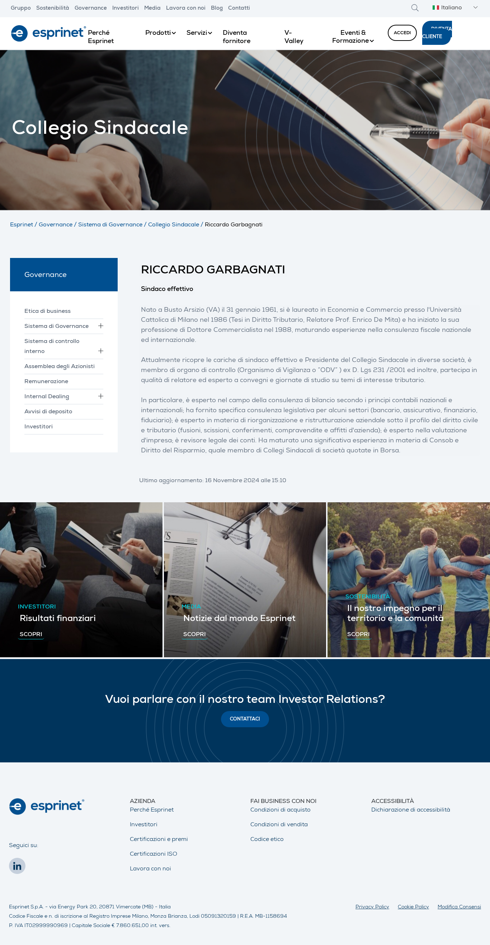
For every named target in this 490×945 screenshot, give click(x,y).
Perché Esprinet (152, 810)
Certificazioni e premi (159, 840)
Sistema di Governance (110, 225)
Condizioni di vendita (279, 825)
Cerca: (415, 7)
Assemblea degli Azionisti (59, 367)
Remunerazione (46, 382)
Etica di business (47, 312)
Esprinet (21, 225)
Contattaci (245, 719)
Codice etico (267, 840)
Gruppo (21, 8)
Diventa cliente (437, 33)
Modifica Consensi (459, 907)
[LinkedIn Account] (19, 868)
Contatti (239, 8)
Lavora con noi (186, 8)
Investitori (125, 8)
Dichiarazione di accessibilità (410, 810)
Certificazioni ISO (153, 854)
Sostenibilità (52, 8)
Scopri (31, 635)
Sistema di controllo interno (51, 347)
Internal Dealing (46, 397)
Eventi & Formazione (350, 37)
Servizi (197, 33)
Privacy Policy (372, 907)
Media (152, 8)
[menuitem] (111, 33)
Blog (217, 8)
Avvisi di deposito (48, 412)
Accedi (402, 33)
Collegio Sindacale (173, 225)
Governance (91, 8)
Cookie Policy (413, 907)
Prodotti (158, 33)
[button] (454, 8)
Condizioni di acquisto (280, 810)
